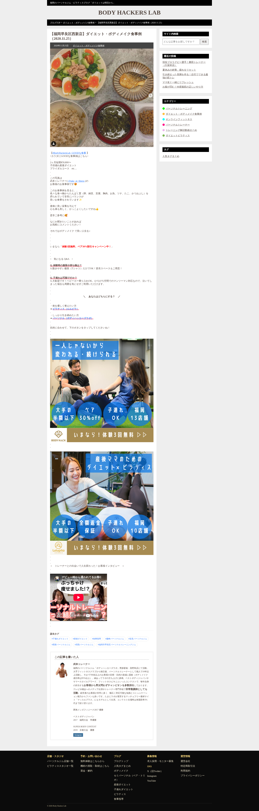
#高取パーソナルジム (84, 644)
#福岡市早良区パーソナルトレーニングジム (117, 644)
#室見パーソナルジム (137, 639)
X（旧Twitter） (155, 771)
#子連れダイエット (60, 639)
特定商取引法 (188, 766)
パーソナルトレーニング (179, 108)
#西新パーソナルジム (61, 644)
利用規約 (185, 770)
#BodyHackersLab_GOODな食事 (69, 153)
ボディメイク (121, 770)
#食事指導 (96, 639)
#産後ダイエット (80, 639)
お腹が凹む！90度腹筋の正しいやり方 (182, 86)
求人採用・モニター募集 (160, 761)
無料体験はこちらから (92, 761)
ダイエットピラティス (178, 135)
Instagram (78, 735)
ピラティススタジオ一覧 (60, 766)
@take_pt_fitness (76, 181)
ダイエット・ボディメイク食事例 (88, 46)
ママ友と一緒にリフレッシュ (178, 82)
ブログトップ (121, 761)
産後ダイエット (122, 784)
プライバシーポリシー (193, 775)
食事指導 (119, 799)
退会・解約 (86, 770)
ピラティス (120, 794)
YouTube (151, 781)
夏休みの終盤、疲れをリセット (179, 70)
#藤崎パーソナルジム (114, 639)
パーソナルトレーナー (178, 124)
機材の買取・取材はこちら (94, 766)
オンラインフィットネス (179, 119)
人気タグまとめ (170, 156)
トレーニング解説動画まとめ (181, 130)
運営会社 (185, 761)
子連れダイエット (123, 789)
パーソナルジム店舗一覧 (60, 761)
